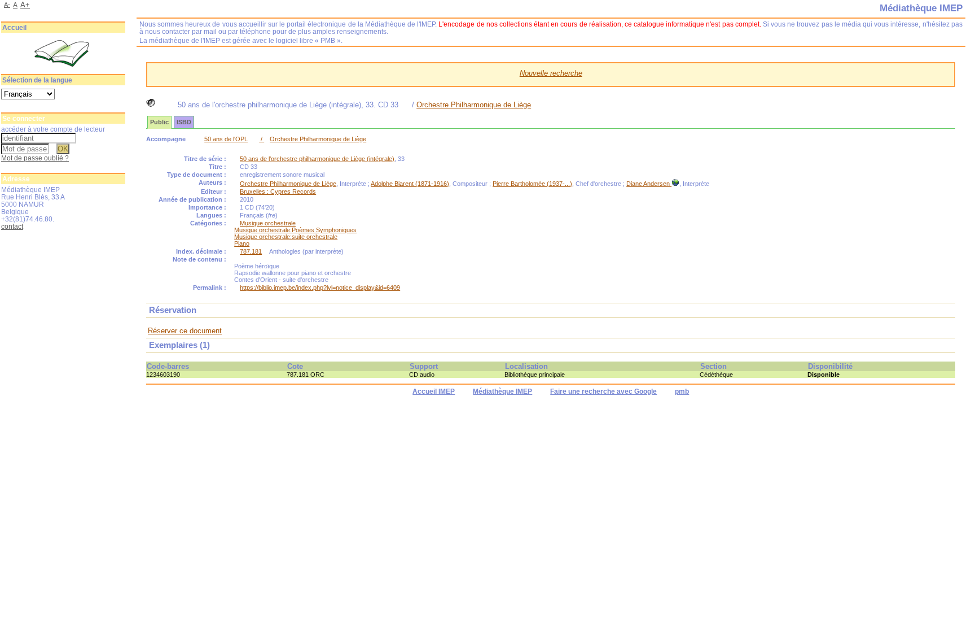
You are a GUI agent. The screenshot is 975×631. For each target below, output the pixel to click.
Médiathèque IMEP (502, 391)
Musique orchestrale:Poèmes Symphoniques (295, 230)
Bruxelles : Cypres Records (278, 191)
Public (159, 122)
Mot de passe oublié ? (35, 158)
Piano (241, 243)
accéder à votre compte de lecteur (53, 129)
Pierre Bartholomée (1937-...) (532, 183)
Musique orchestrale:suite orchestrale (285, 236)
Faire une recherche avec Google (603, 391)
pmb (682, 391)
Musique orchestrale (268, 223)
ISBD (184, 122)
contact (12, 226)
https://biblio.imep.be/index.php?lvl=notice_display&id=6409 (320, 287)
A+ (25, 5)
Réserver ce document (185, 331)
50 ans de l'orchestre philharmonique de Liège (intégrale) (317, 158)
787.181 (251, 251)
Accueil (14, 28)
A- (7, 4)
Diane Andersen (648, 183)
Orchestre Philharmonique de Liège (473, 105)
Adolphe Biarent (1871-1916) (410, 183)
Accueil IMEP (433, 391)
